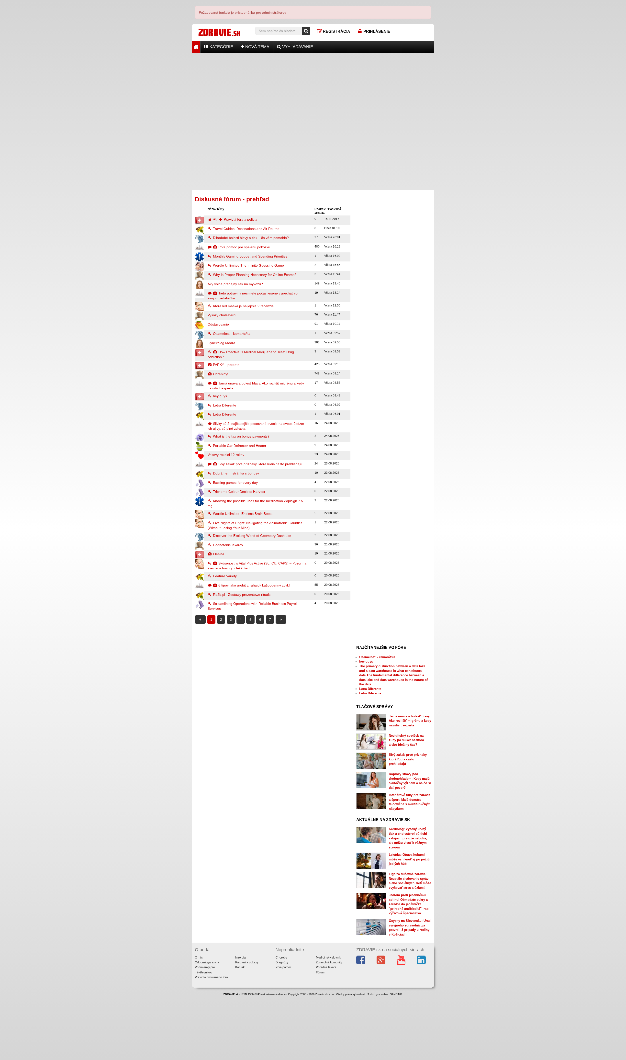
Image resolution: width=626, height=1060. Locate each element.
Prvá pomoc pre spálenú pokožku (243, 247)
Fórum (320, 972)
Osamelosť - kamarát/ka (231, 334)
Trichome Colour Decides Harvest (238, 492)
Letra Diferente (224, 405)
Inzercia (240, 957)
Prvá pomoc (283, 967)
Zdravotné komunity (329, 962)
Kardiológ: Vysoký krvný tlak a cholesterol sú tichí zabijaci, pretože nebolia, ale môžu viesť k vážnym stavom (408, 838)
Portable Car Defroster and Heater (239, 446)
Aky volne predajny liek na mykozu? (235, 284)
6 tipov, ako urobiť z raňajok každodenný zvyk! (253, 585)
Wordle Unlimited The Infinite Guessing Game (248, 265)
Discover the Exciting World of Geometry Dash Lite (251, 536)
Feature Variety (224, 576)
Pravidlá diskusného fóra (211, 977)
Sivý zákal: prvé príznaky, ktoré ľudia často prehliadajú (259, 464)
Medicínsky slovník (328, 957)
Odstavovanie (218, 324)
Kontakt (240, 967)
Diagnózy (282, 962)
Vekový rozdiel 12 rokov (226, 455)
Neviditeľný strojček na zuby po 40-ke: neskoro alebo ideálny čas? (406, 740)
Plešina (218, 554)
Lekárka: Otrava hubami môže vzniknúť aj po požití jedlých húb (409, 859)
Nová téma (256, 47)
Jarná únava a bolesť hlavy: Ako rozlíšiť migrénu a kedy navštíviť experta (410, 720)
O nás (199, 957)
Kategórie (220, 47)
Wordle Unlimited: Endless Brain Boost (242, 514)
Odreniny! (220, 374)
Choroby (281, 957)
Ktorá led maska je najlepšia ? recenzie (243, 306)
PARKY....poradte (225, 365)
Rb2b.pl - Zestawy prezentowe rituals (241, 595)
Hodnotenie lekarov (227, 545)
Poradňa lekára (326, 967)
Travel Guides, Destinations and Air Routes (245, 229)
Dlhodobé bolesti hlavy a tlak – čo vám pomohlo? (250, 238)
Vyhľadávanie (297, 47)
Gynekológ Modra (221, 343)
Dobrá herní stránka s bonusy (235, 473)
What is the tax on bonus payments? (240, 436)
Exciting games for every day (235, 483)
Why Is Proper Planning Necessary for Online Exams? (254, 275)
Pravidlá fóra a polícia (240, 219)
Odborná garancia (207, 962)
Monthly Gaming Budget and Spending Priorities (249, 256)
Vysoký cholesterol (222, 315)
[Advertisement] (313, 87)
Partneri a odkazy (246, 962)
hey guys (219, 396)
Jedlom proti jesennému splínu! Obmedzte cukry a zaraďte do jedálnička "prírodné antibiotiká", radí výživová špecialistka (409, 904)
